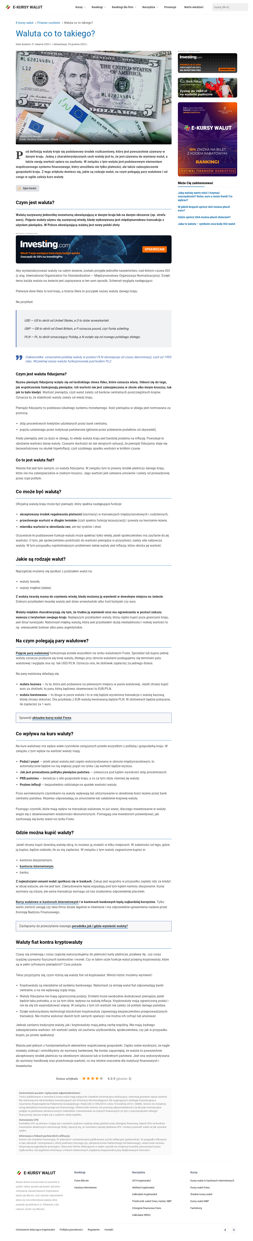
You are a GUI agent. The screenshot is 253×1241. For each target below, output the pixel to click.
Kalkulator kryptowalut (144, 1194)
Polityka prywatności (71, 1229)
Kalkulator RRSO (141, 1215)
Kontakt (109, 1229)
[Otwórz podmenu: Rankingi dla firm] (135, 7)
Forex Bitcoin (81, 1180)
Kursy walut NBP (199, 1201)
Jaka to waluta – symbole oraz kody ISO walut (206, 223)
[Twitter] (233, 1229)
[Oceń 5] (101, 1078)
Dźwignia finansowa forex (146, 1208)
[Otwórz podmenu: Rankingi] (105, 7)
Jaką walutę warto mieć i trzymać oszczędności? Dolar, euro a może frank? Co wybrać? (205, 196)
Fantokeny (196, 1208)
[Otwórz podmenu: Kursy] (85, 7)
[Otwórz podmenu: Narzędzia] (157, 7)
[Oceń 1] (84, 1078)
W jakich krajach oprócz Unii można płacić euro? (204, 208)
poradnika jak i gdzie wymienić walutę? (100, 926)
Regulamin (94, 1229)
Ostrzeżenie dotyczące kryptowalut (35, 1229)
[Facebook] (225, 1229)
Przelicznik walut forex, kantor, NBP (152, 1201)
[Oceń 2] (88, 1078)
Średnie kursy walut (201, 1194)
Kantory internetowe (85, 1187)
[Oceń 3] (93, 1078)
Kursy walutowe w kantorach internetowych (47, 902)
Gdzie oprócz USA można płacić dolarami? (204, 217)
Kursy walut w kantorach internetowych (212, 1180)
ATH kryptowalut (141, 1180)
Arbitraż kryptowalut (143, 1187)
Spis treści (29, 188)
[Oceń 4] (97, 1078)
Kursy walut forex (200, 1187)
